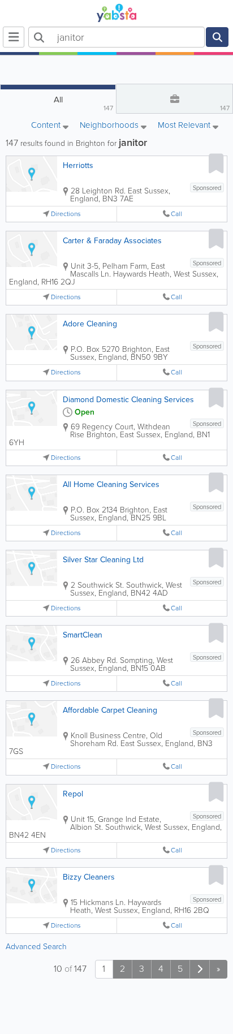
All (84, 103)
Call (176, 214)
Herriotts (78, 165)
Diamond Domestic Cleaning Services (128, 400)
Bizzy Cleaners (89, 877)
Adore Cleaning (90, 324)
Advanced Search (36, 946)
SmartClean (82, 635)
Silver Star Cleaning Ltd (103, 560)
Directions (66, 214)
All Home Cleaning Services (111, 484)
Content (47, 125)
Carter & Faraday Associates (112, 241)
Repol (73, 794)
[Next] (199, 969)
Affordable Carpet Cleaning (110, 710)
